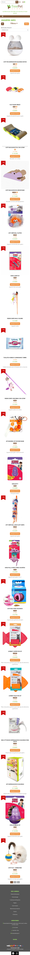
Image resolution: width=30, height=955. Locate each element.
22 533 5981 (15, 927)
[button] (14, 24)
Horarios (15, 911)
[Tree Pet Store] (15, 7)
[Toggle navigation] (2, 16)
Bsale (22, 949)
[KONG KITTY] (15, 468)
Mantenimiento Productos (15, 908)
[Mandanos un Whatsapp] (17, 953)
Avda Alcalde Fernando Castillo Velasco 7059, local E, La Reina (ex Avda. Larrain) (15, 924)
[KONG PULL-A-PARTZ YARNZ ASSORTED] (15, 552)
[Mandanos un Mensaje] (13, 953)
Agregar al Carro (15, 70)
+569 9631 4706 (15, 930)
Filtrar (26, 23)
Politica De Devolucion (15, 894)
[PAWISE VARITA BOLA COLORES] (15, 303)
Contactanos (15, 914)
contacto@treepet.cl (15, 933)
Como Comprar (15, 905)
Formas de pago (15, 897)
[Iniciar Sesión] (19, 2)
